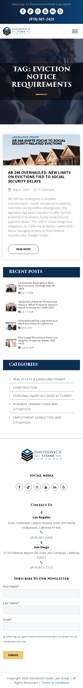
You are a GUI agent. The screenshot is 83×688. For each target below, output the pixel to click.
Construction (25, 387)
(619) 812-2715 (41, 567)
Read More (23, 249)
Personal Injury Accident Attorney (42, 396)
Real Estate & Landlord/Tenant (39, 379)
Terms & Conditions (55, 683)
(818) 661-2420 (41, 19)
